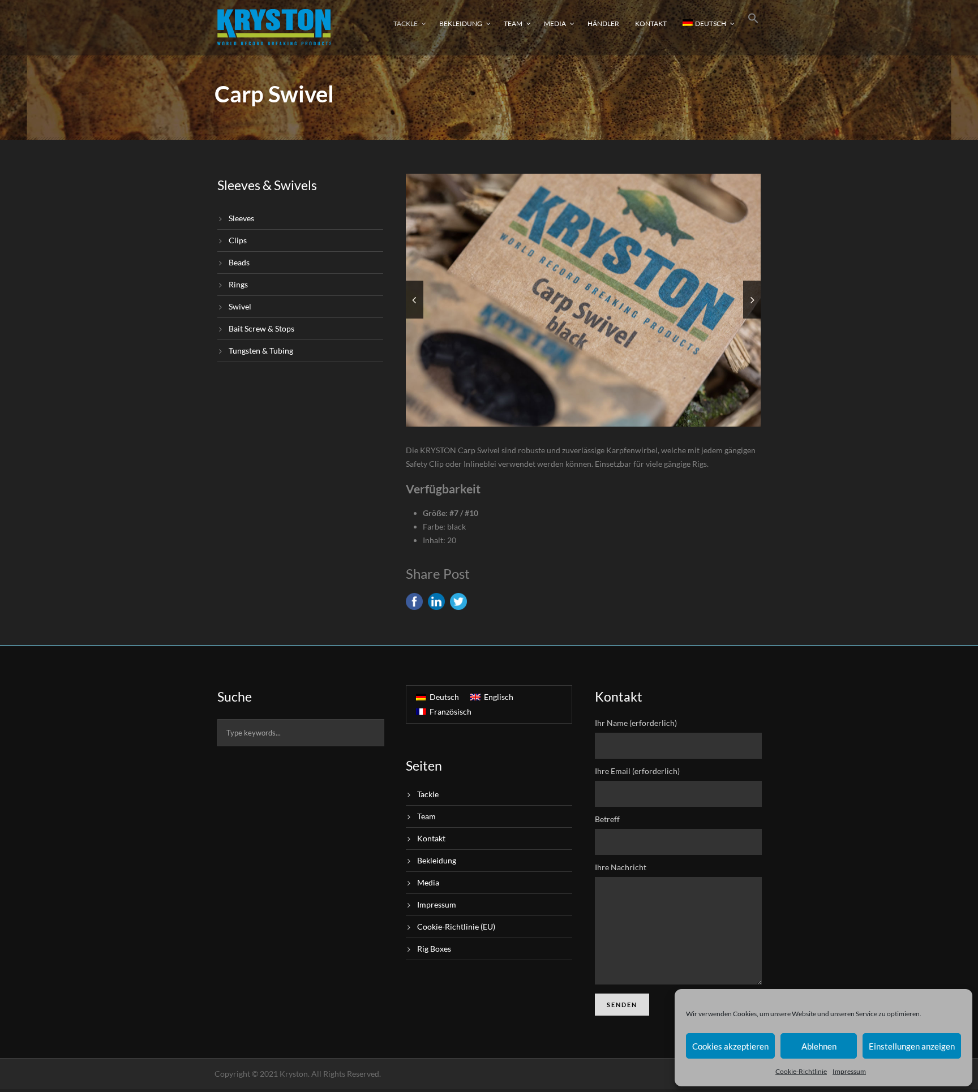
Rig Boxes (434, 948)
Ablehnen (819, 1046)
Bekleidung (460, 23)
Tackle (405, 23)
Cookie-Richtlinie (801, 1071)
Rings (238, 284)
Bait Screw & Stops (261, 328)
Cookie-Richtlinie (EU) (456, 926)
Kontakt (651, 23)
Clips (238, 240)
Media (555, 23)
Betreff (607, 819)
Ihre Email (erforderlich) (637, 771)
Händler (603, 23)
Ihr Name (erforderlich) (636, 723)
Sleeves (241, 218)
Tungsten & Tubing (261, 350)
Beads (239, 262)
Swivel (240, 306)
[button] (753, 26)
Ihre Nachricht (620, 867)
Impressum (849, 1071)
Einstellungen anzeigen (912, 1046)
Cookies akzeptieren (730, 1046)
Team (513, 23)
